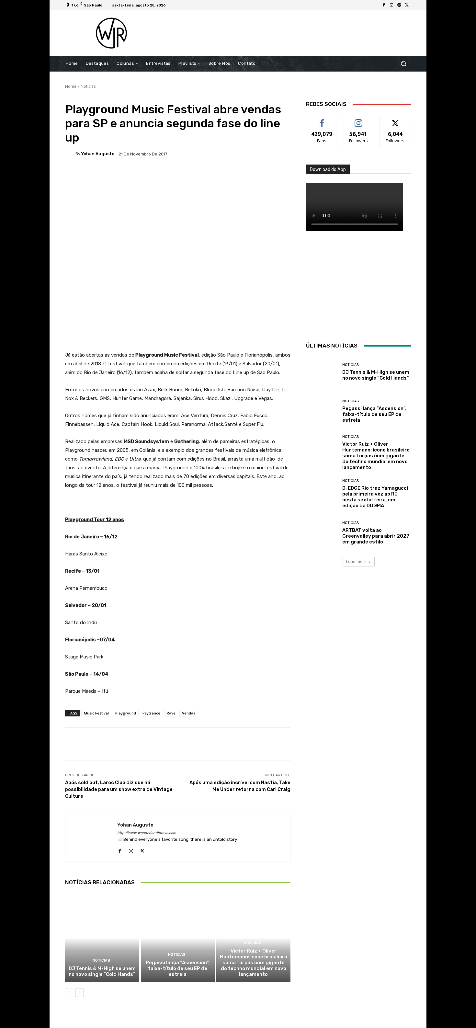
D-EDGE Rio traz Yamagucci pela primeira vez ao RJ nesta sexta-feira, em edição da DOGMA (375, 496)
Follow (358, 119)
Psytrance (151, 713)
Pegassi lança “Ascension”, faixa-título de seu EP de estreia (178, 968)
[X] (407, 5)
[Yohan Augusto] (70, 154)
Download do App (328, 169)
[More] (274, 176)
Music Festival (96, 713)
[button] (403, 63)
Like (322, 119)
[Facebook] (384, 5)
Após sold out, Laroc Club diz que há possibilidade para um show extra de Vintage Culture (119, 789)
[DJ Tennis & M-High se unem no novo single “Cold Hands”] (102, 937)
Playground (125, 713)
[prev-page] (69, 992)
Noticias (88, 86)
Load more (356, 561)
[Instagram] (391, 5)
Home (70, 86)
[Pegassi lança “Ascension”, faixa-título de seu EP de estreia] (178, 937)
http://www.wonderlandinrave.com (146, 833)
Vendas (188, 713)
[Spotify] (399, 5)
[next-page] (79, 992)
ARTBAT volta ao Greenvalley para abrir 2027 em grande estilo (375, 536)
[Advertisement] (292, 33)
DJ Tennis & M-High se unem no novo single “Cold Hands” (102, 971)
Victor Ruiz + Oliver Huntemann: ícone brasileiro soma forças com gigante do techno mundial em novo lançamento (253, 962)
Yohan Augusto (97, 154)
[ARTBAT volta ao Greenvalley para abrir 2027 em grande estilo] (321, 533)
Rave (171, 713)
